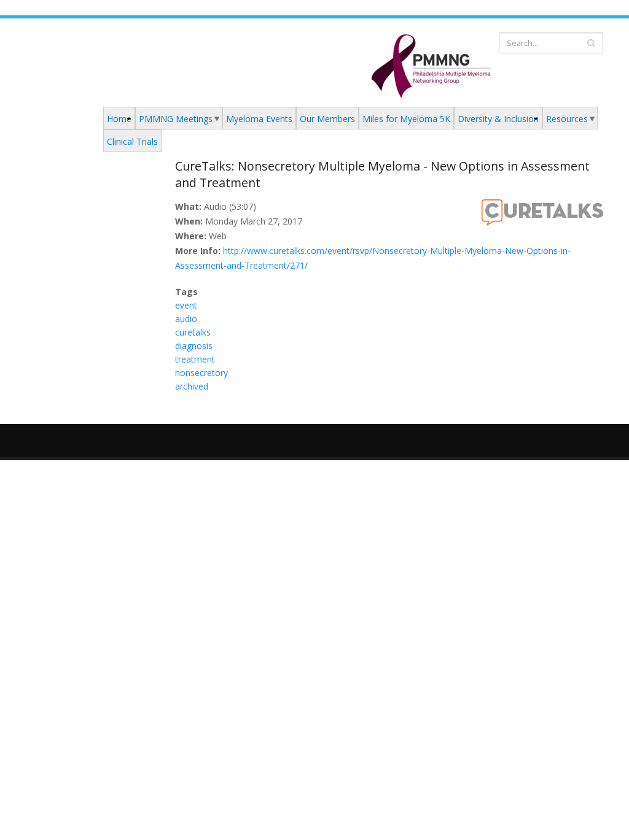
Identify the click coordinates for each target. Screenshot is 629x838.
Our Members (327, 119)
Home (119, 119)
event (186, 305)
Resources (567, 119)
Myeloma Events (259, 119)
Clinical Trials (132, 141)
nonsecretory (201, 373)
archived (191, 386)
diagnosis (194, 346)
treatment (195, 359)
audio (186, 319)
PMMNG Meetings (176, 119)
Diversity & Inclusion (498, 119)
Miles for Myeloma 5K (406, 119)
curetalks (193, 332)
